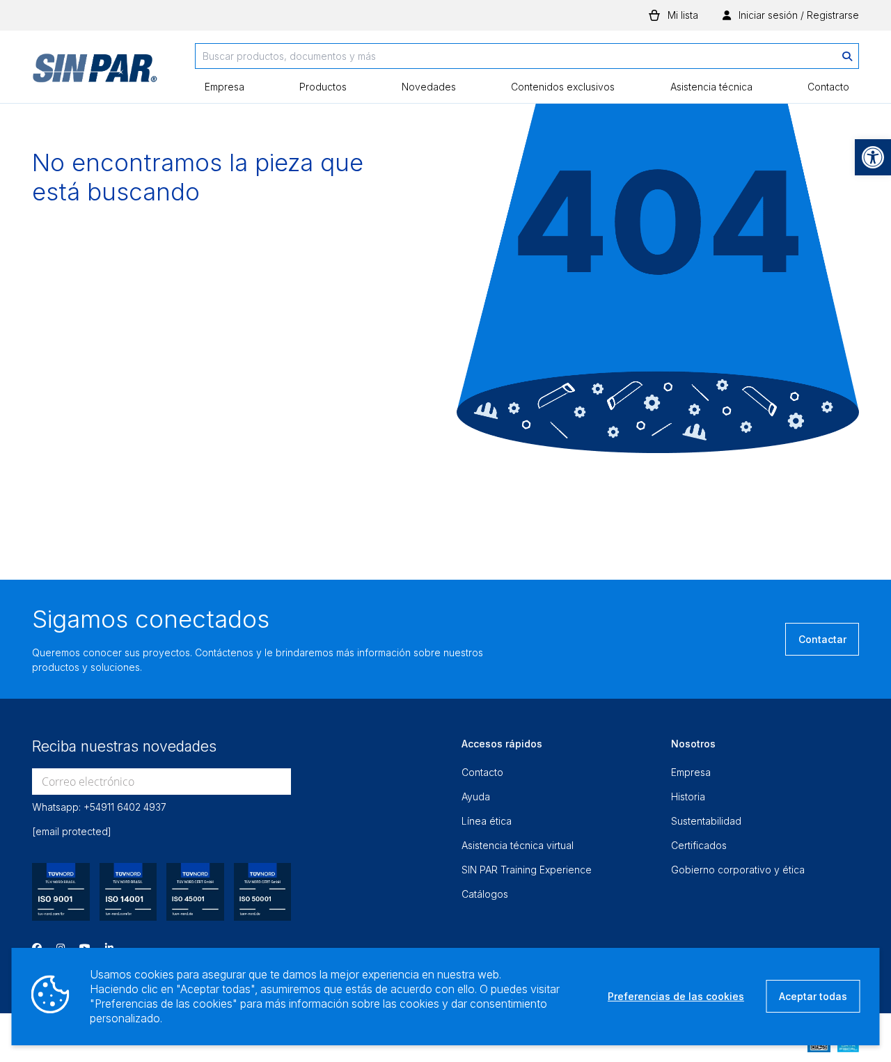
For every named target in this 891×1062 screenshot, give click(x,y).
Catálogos (485, 894)
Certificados (699, 845)
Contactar (822, 639)
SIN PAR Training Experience (527, 869)
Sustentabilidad (706, 821)
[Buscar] (847, 56)
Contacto (828, 87)
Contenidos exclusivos (563, 87)
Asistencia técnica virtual (518, 845)
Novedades (429, 87)
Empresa (224, 87)
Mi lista (683, 15)
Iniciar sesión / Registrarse (797, 15)
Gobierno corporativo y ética (738, 869)
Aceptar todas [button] (813, 996)
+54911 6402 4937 (125, 807)
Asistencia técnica (711, 87)
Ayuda (476, 796)
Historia (688, 796)
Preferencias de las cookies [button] (676, 996)
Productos (323, 87)
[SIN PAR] (95, 73)
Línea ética (487, 821)
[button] (873, 157)
